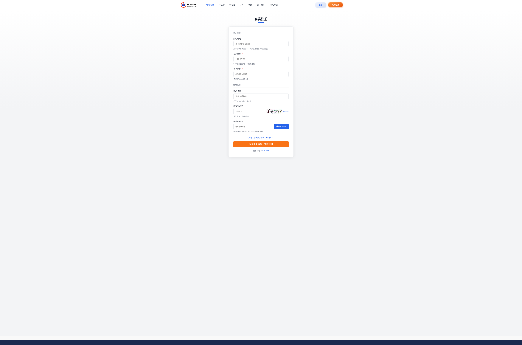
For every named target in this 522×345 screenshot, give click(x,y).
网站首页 (210, 5)
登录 (320, 5)
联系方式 (274, 5)
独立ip (232, 5)
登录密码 (238, 54)
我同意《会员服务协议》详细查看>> (261, 138)
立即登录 (265, 151)
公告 (242, 5)
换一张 (286, 111)
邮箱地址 (237, 39)
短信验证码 (238, 121)
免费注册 (335, 5)
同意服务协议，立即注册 (261, 144)
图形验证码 (238, 106)
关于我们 (261, 5)
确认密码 (238, 69)
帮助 (250, 5)
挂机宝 (222, 5)
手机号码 (238, 91)
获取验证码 (281, 126)
